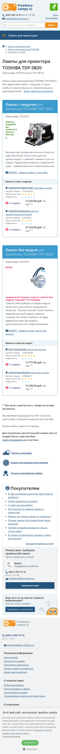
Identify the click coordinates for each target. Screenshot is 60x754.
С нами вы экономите (20, 505)
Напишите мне (30, 585)
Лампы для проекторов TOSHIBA (23, 49)
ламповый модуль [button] (30, 187)
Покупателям (11, 657)
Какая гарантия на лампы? (23, 501)
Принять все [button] (30, 743)
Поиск (51, 25)
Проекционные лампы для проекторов (24, 696)
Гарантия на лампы (14, 661)
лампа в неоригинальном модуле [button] (22, 213)
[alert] (30, 731)
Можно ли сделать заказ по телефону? (29, 516)
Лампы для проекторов (19, 46)
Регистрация (52, 18)
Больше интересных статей (40, 543)
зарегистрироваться (14, 439)
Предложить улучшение (20, 609)
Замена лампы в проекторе (18, 668)
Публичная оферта (14, 685)
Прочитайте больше (11, 736)
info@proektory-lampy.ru (17, 18)
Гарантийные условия (15, 692)
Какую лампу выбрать (15, 672)
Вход (55, 15)
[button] (30, 749)
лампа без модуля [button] (27, 349)
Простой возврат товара (17, 688)
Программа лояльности (16, 664)
